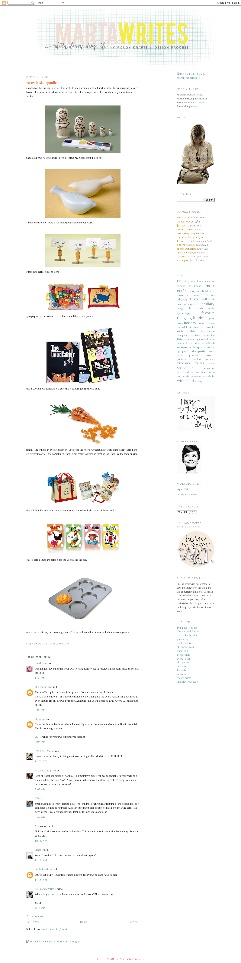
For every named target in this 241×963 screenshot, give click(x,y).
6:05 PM (40, 710)
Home (83, 922)
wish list (210, 376)
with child (185, 381)
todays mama (184, 678)
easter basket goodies (42, 83)
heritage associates (187, 494)
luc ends (181, 670)
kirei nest (182, 674)
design (180, 308)
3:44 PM (40, 907)
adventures (196, 281)
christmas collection (202, 299)
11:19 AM (41, 860)
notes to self (202, 343)
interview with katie (187, 681)
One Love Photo (44, 751)
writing (198, 381)
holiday (64, 644)
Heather (39, 849)
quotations (183, 363)
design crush (184, 658)
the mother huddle (187, 635)
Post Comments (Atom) (54, 929)
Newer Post (32, 922)
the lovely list (184, 643)
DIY (179, 281)
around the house (189, 286)
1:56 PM (40, 678)
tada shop (182, 666)
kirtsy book (183, 662)
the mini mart (198, 372)
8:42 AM (40, 817)
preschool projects (202, 355)
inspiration (208, 331)
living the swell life (187, 627)
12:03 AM (41, 761)
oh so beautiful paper (188, 631)
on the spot (195, 347)
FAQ (186, 281)
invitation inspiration (203, 335)
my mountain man (205, 339)
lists (179, 339)
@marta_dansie (196, 102)
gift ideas (50, 644)
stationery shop (195, 94)
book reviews (204, 295)
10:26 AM (41, 841)
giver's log (182, 639)
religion (211, 363)
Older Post (133, 922)
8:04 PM (40, 742)
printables (182, 359)
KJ (36, 798)
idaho (192, 331)
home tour (198, 327)
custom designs (186, 304)
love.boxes (41, 663)
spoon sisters (58, 88)
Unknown (40, 719)
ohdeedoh (182, 651)
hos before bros (43, 869)
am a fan (210, 281)
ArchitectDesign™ (45, 770)
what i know (199, 376)
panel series (189, 351)
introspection (183, 335)
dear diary (206, 304)
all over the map (43, 687)
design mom (183, 654)
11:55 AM (41, 880)
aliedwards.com (185, 647)
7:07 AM (40, 789)
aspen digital (183, 489)
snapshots (185, 368)
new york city (185, 343)
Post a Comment (35, 916)
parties (202, 351)
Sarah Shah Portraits (45, 889)
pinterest (193, 106)
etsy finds (195, 308)
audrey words (196, 291)
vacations (187, 376)
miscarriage (188, 339)
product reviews (204, 359)
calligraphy (182, 299)
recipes (199, 363)
